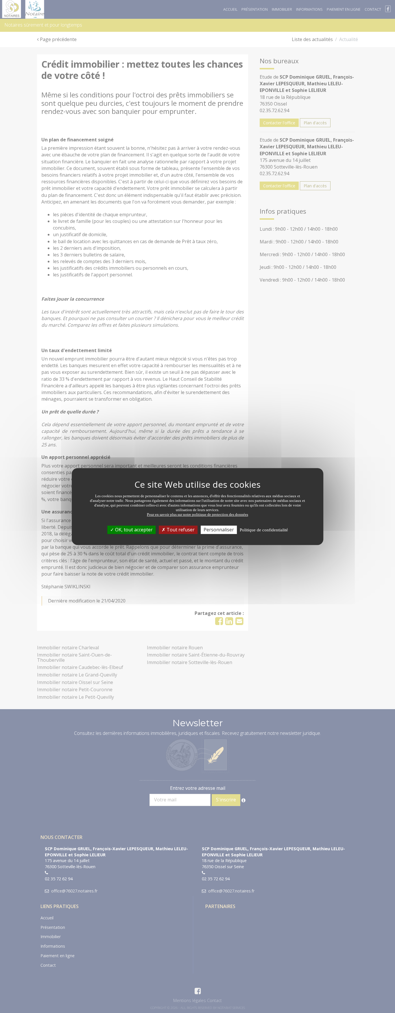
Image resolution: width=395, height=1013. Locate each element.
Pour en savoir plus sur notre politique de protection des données (197, 514)
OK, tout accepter (133, 529)
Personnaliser (219, 529)
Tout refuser (180, 529)
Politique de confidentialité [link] (264, 530)
